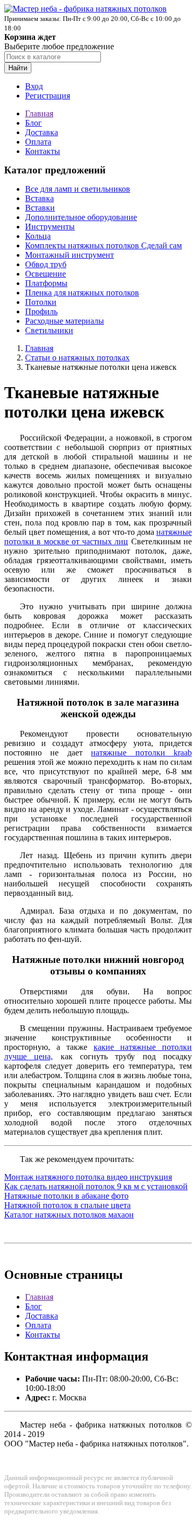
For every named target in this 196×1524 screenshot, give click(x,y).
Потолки (40, 302)
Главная (39, 113)
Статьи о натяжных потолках (77, 357)
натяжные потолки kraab (141, 752)
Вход (34, 86)
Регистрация (47, 95)
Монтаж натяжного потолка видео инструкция (88, 1176)
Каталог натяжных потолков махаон (69, 1214)
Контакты (42, 151)
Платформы (46, 283)
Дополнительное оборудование (81, 217)
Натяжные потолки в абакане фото (66, 1195)
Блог (33, 122)
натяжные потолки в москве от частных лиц (98, 537)
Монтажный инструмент (69, 254)
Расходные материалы (64, 320)
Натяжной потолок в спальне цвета (67, 1205)
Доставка (41, 132)
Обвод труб (45, 264)
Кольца (38, 236)
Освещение (45, 273)
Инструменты (50, 226)
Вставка (39, 198)
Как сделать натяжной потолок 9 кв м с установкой (96, 1186)
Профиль (41, 311)
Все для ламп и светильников (77, 188)
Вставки (40, 207)
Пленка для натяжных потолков (82, 292)
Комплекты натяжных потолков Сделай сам (103, 245)
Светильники (49, 330)
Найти (17, 68)
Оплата (38, 141)
